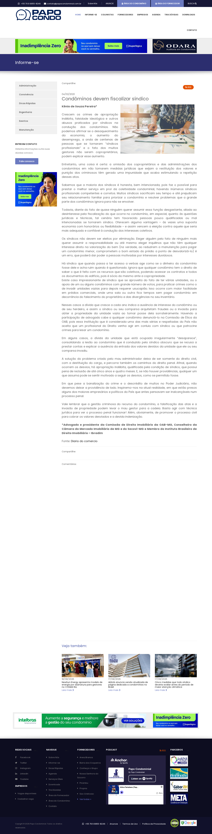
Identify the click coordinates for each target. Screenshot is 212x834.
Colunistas (107, 14)
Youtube (24, 779)
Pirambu (84, 782)
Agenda (156, 14)
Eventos (23, 121)
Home (78, 14)
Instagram (25, 768)
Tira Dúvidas (171, 14)
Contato (192, 30)
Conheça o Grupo (89, 768)
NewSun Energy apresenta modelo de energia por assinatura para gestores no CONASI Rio (82, 685)
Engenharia (25, 112)
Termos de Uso (130, 823)
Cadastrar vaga (26, 798)
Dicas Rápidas (27, 103)
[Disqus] (129, 508)
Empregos (142, 14)
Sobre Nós (92, 3)
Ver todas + (85, 799)
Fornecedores (125, 14)
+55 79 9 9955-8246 (95, 823)
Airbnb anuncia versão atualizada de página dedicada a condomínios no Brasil (128, 685)
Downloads (188, 14)
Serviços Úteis (56, 779)
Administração (27, 85)
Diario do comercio (84, 441)
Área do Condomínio (134, 3)
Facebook (25, 757)
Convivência (26, 94)
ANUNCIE (110, 3)
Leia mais (67, 690)
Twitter (23, 762)
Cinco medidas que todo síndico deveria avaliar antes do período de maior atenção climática (174, 685)
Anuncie (114, 823)
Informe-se (91, 14)
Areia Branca (86, 757)
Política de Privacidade (154, 823)
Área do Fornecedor (168, 3)
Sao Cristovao (87, 793)
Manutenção (26, 129)
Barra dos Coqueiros (90, 762)
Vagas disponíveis (27, 793)
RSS (189, 87)
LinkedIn (24, 773)
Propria (83, 788)
